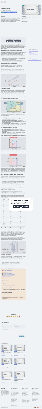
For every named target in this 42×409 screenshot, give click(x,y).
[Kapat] (31, 199)
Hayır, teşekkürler (21, 208)
